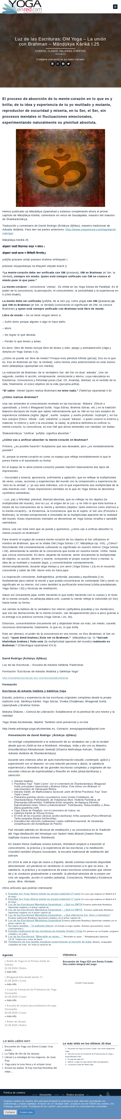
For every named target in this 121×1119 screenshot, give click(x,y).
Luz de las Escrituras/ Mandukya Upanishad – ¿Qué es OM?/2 (46, 910)
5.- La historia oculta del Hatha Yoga (79, 1064)
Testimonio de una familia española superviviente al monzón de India (49, 942)
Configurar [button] (10, 1112)
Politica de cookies (14, 1092)
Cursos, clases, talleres (53, 51)
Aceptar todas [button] (26, 1112)
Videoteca (69, 954)
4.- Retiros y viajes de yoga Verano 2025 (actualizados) (86, 1062)
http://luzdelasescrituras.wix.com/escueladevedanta (35, 678)
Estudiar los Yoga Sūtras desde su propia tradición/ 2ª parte (44, 894)
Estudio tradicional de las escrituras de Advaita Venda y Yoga (45, 931)
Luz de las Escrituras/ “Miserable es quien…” (35, 936)
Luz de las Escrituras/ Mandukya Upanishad (34, 920)
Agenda (7, 955)
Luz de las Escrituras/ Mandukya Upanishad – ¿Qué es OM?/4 (45, 904)
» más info (10, 972)
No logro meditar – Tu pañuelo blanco (31, 926)
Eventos (79, 51)
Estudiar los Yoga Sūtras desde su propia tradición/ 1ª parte (44, 899)
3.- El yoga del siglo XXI (74, 1059)
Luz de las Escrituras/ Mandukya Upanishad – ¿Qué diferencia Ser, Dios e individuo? (59, 915)
